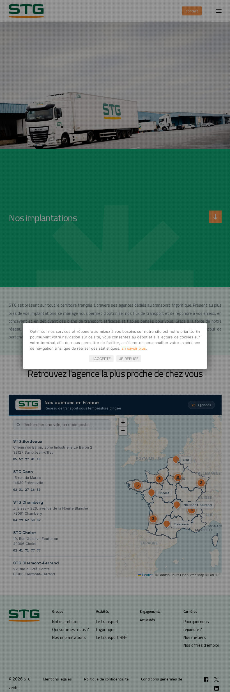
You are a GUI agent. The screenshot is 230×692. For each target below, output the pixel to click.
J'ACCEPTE (101, 358)
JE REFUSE (129, 358)
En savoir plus (133, 348)
